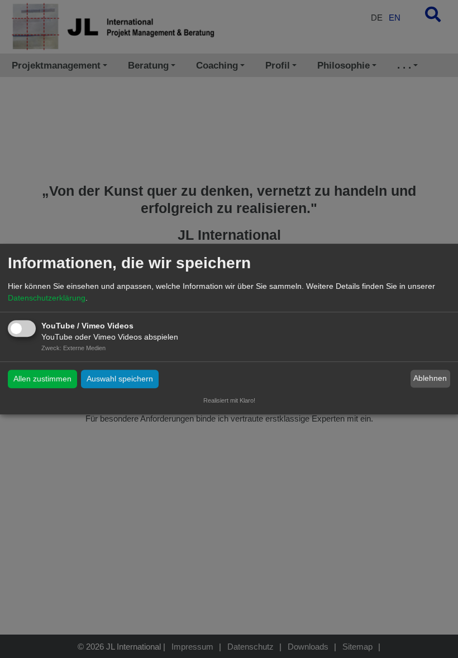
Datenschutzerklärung (46, 297)
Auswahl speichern (120, 378)
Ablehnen (430, 378)
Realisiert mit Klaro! (229, 400)
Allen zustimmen (42, 378)
